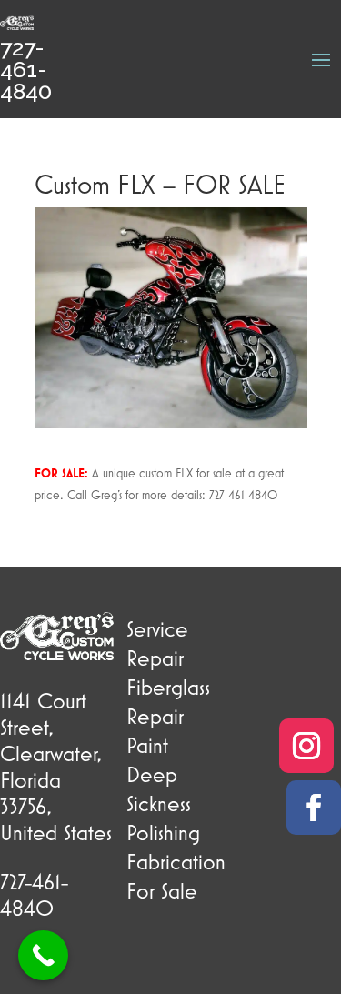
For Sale (161, 890)
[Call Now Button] (43, 955)
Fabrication (176, 861)
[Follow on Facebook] (313, 807)
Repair (155, 657)
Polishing (163, 832)
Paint (147, 745)
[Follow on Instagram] (306, 745)
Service (157, 628)
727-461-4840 (26, 69)
